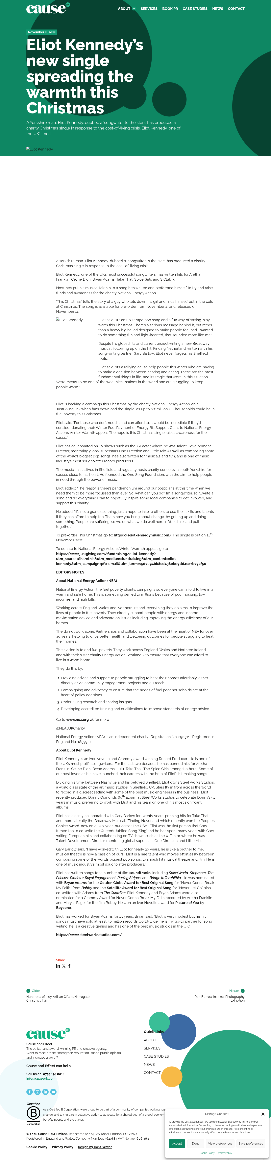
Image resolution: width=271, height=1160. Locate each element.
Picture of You (187, 903)
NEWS (217, 9)
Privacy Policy (224, 1153)
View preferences (220, 1143)
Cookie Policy (207, 1153)
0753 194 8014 (53, 1074)
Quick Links (154, 1032)
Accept (177, 1143)
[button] (263, 1114)
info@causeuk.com (41, 1078)
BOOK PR (170, 9)
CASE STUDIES (195, 9)
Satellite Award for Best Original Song (139, 888)
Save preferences (251, 1143)
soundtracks (140, 873)
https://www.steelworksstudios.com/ (89, 935)
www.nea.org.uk (80, 719)
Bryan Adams (75, 883)
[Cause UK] (48, 7)
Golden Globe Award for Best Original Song (136, 883)
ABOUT (124, 9)
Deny (195, 1143)
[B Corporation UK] (33, 1114)
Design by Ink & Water (95, 1147)
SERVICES (149, 9)
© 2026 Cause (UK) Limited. (47, 1134)
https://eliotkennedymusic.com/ (143, 535)
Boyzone (63, 908)
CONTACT (236, 9)
